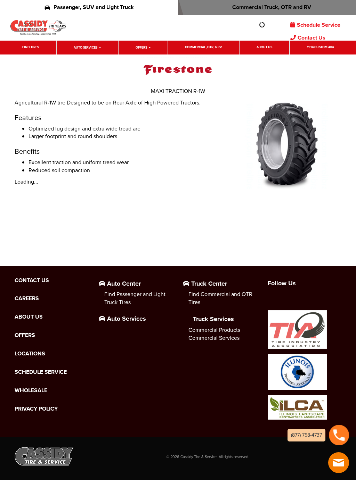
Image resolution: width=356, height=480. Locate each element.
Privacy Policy (36, 409)
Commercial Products (214, 330)
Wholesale (31, 390)
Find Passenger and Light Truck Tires (134, 298)
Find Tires (30, 47)
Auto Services (85, 47)
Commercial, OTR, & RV (203, 47)
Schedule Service (318, 25)
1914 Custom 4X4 (320, 47)
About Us (264, 47)
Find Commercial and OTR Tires (220, 298)
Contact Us (311, 38)
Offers (141, 47)
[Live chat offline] (338, 462)
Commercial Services (214, 338)
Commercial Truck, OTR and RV (271, 7)
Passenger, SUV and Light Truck (94, 7)
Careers (27, 298)
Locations (30, 353)
